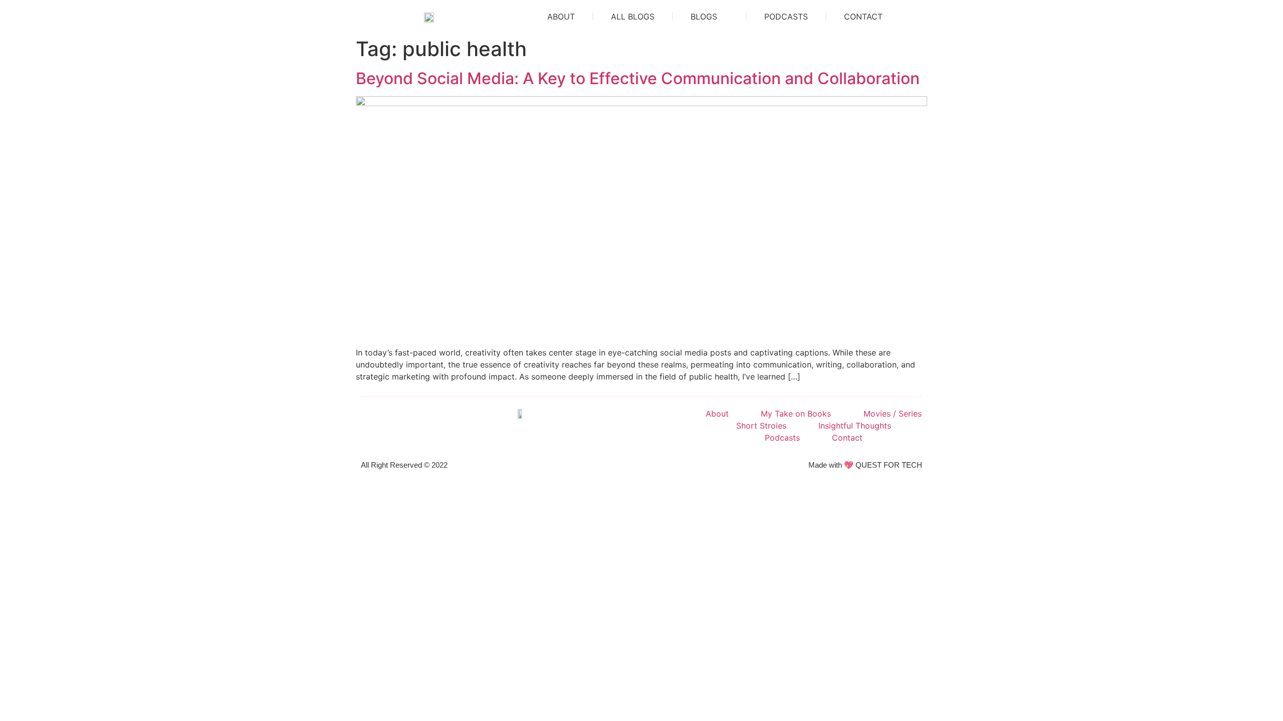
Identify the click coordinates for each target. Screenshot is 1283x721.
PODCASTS (786, 17)
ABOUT (561, 17)
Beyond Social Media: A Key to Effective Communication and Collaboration (638, 78)
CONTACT (863, 17)
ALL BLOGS (633, 17)
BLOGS (704, 17)
